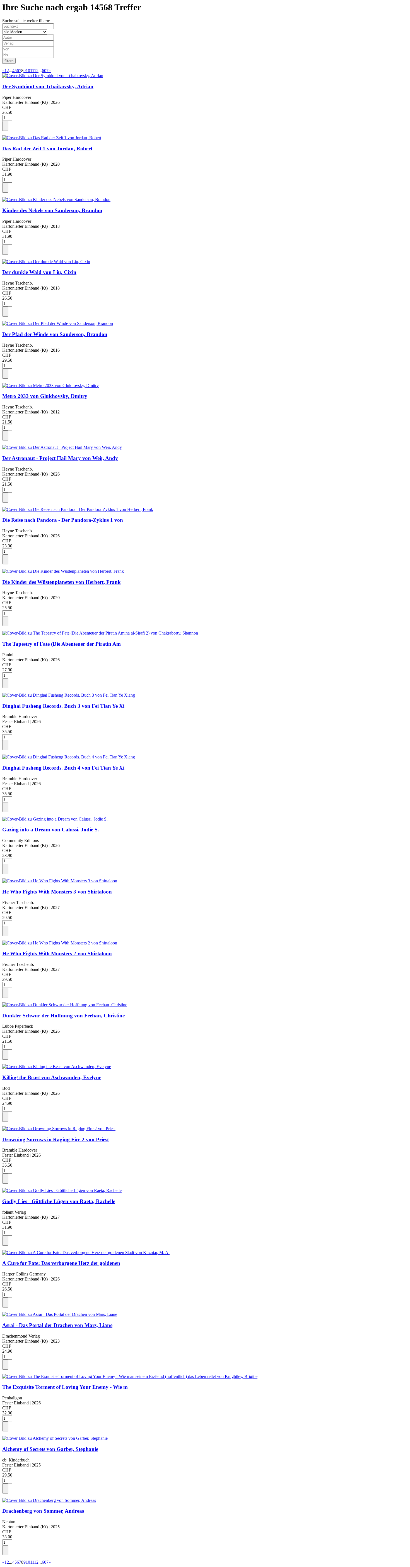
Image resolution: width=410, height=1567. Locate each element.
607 (45, 70)
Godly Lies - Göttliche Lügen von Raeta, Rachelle (58, 1201)
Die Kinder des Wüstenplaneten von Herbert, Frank (61, 582)
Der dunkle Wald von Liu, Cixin (39, 272)
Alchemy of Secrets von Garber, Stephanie (50, 1449)
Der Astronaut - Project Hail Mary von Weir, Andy (60, 458)
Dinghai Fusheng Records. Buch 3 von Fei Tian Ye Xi (63, 706)
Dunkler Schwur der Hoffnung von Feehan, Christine (63, 1015)
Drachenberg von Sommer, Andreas (43, 1511)
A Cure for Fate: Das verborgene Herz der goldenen (61, 1263)
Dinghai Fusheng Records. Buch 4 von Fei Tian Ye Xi (63, 768)
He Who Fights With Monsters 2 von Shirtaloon (57, 953)
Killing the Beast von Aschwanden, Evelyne (51, 1077)
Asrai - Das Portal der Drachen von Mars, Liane (57, 1325)
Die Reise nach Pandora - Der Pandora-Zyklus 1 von (62, 520)
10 (28, 70)
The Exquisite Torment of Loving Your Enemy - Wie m (65, 1387)
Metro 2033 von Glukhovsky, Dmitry (44, 396)
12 (36, 70)
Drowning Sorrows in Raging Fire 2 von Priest (55, 1139)
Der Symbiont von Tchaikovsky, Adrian (47, 86)
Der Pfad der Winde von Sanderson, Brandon (54, 334)
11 (32, 70)
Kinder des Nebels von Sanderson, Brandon (52, 210)
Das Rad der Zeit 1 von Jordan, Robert (47, 148)
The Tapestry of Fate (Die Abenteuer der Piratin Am (61, 644)
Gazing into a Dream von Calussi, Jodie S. (50, 830)
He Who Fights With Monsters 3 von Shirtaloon (57, 892)
